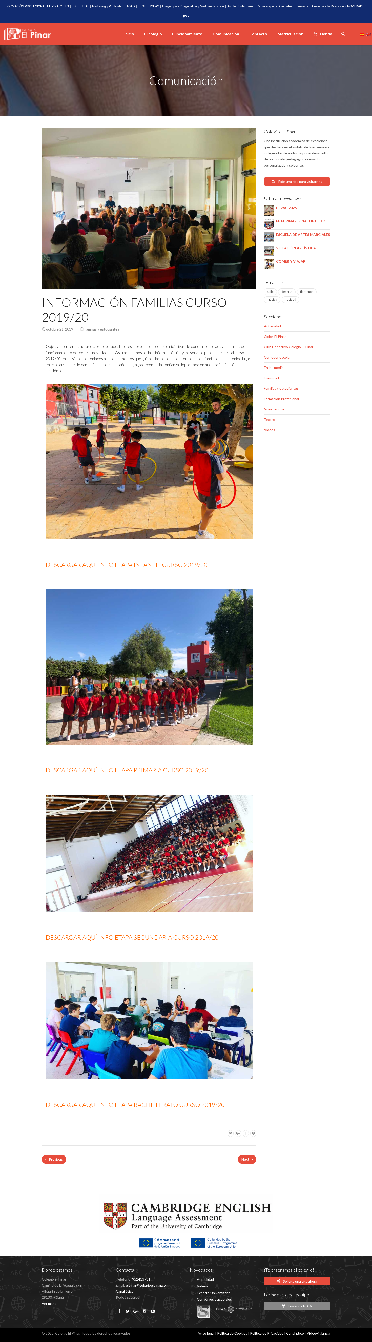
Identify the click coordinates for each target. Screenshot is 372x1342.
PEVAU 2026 (286, 207)
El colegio (153, 33)
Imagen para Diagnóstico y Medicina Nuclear (193, 6)
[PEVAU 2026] (269, 210)
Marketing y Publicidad (107, 6)
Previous (55, 1159)
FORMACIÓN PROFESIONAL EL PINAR (33, 6)
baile (270, 292)
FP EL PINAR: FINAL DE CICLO (300, 221)
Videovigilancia (318, 1333)
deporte (286, 292)
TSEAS (154, 6)
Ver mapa (49, 1303)
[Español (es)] (362, 33)
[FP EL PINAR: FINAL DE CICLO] (269, 223)
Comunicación (226, 33)
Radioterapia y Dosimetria (275, 6)
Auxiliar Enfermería (240, 6)
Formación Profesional (281, 399)
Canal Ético (295, 1333)
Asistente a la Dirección (328, 6)
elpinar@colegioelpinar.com (147, 1285)
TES (66, 6)
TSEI (75, 6)
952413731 (141, 1279)
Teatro (269, 419)
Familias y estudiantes (102, 329)
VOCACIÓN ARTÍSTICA (296, 248)
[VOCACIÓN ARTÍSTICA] (269, 250)
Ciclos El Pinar (275, 336)
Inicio (129, 33)
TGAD (131, 6)
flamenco (306, 292)
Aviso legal (206, 1333)
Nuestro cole (274, 409)
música (272, 299)
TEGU (142, 6)
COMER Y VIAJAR (290, 261)
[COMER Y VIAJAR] (269, 263)
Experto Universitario (214, 1293)
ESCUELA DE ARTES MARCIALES (303, 234)
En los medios (274, 367)
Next (245, 1159)
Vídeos (269, 430)
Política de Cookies (232, 1333)
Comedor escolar (277, 357)
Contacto (258, 33)
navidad (290, 299)
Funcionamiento (187, 33)
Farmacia (302, 6)
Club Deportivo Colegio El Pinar (288, 347)
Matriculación (290, 33)
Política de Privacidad (266, 1333)
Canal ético (125, 1291)
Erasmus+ (272, 378)
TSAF (85, 6)
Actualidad (272, 326)
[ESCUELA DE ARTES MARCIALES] (269, 237)
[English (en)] (368, 33)
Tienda (325, 33)
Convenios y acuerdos (214, 1299)
